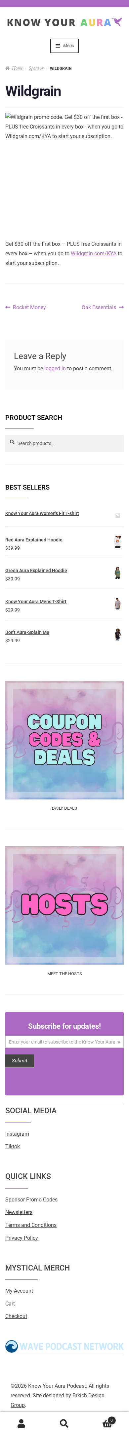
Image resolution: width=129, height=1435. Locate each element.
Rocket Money (29, 307)
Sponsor (36, 68)
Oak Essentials (99, 307)
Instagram (17, 1134)
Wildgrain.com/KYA (93, 253)
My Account (19, 1291)
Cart (10, 1304)
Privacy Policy (21, 1238)
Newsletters (18, 1212)
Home (17, 68)
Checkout (16, 1316)
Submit (19, 1061)
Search (64, 1424)
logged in (55, 368)
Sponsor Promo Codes (31, 1199)
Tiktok (12, 1146)
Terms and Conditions (31, 1225)
